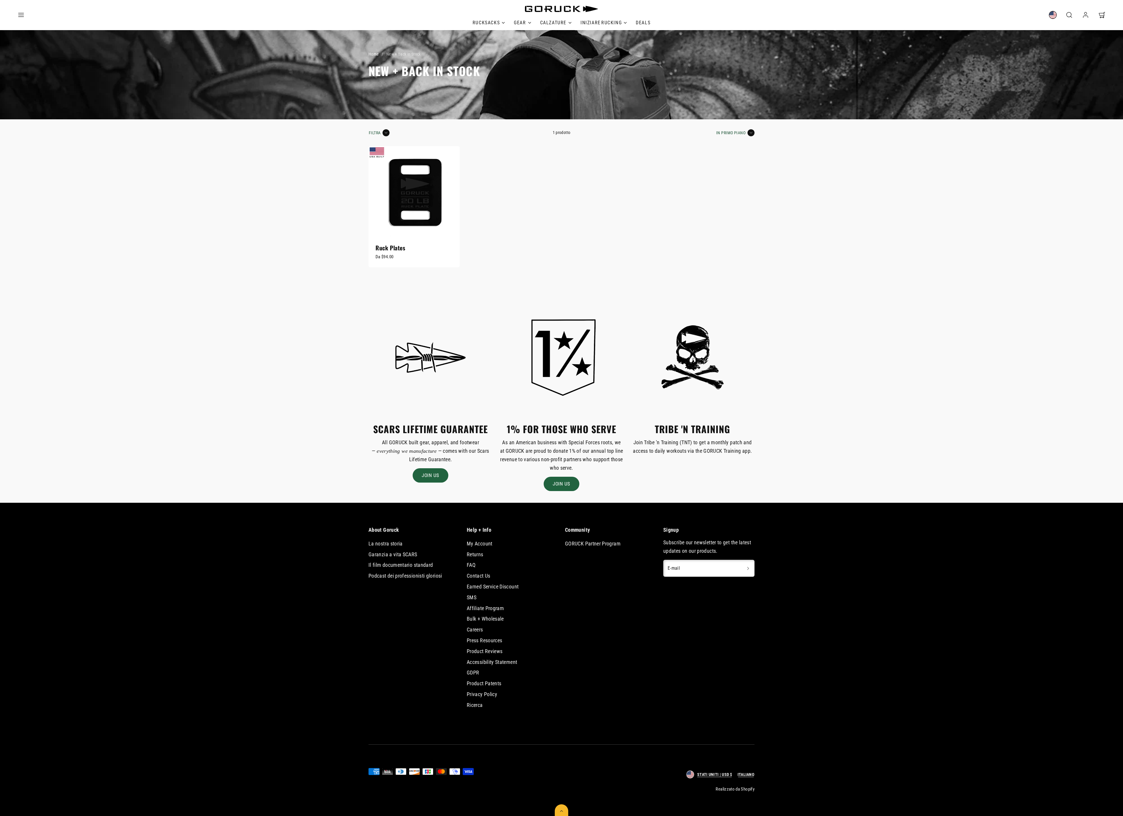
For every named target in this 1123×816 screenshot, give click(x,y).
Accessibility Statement (492, 662)
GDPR (473, 672)
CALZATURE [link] (553, 22)
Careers (475, 629)
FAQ (471, 565)
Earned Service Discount (493, 586)
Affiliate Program (485, 608)
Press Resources (484, 640)
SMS (471, 597)
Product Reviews (484, 651)
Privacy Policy (482, 694)
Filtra (375, 132)
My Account (479, 543)
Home (373, 54)
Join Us (430, 475)
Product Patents (484, 683)
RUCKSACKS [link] (486, 22)
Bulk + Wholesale (485, 619)
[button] (21, 15)
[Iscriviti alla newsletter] (748, 568)
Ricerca (475, 705)
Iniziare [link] (601, 22)
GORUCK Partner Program (593, 543)
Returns (475, 554)
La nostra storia (385, 543)
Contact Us (478, 576)
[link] (522, 23)
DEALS (643, 22)
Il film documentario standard (400, 565)
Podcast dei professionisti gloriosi (405, 576)
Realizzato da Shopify (735, 789)
